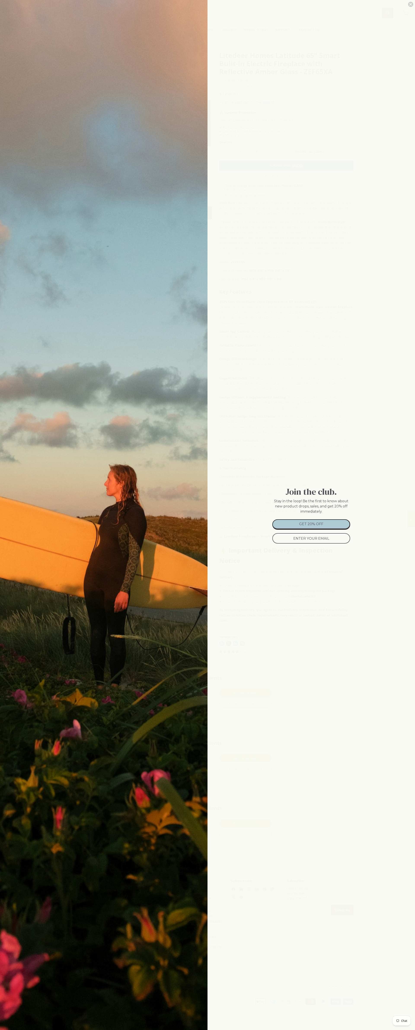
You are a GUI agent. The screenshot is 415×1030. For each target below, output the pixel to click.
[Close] (410, 4)
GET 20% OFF (311, 524)
